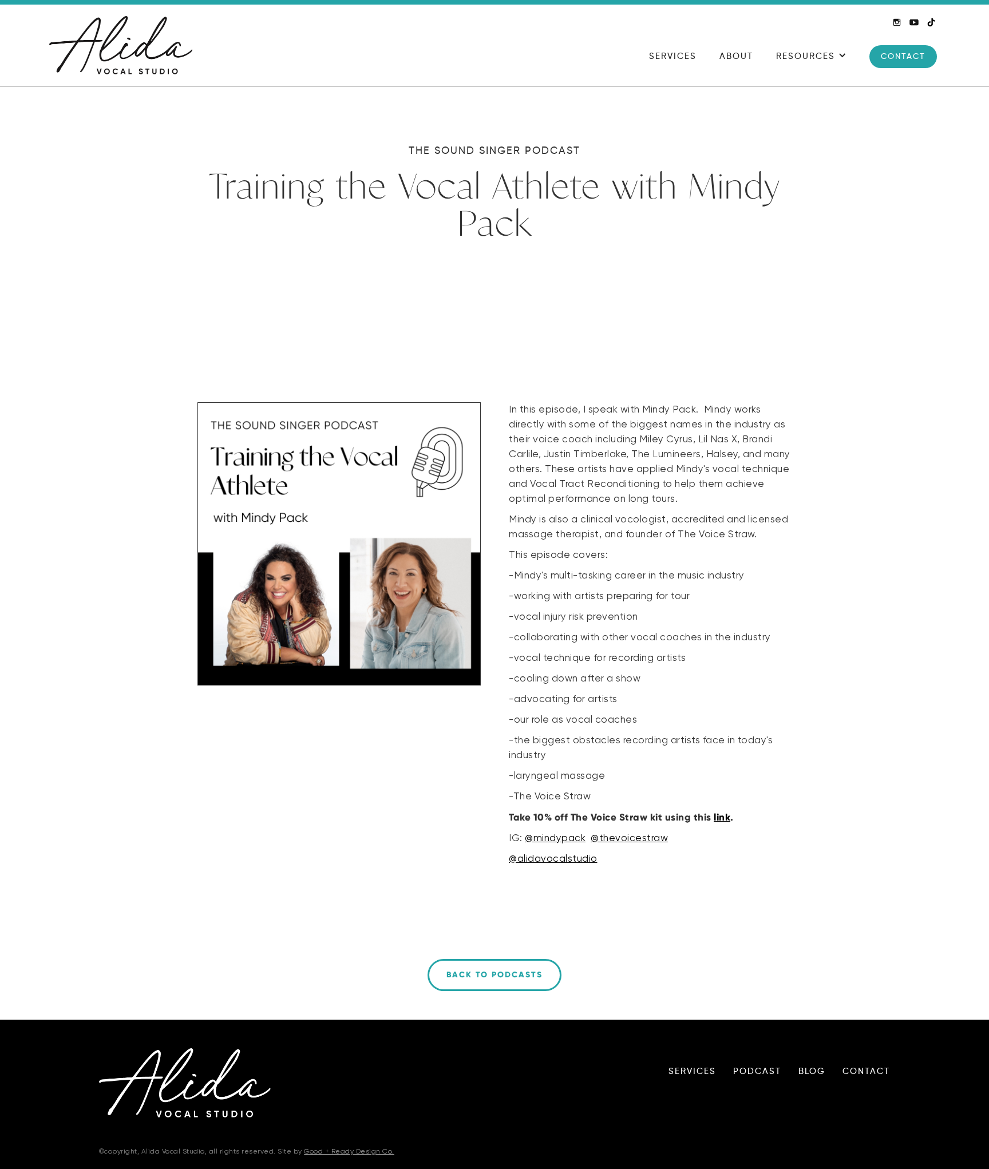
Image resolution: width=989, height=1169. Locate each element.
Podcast (757, 1071)
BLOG (811, 1071)
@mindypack (555, 838)
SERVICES (673, 56)
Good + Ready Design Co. (349, 1151)
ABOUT (736, 56)
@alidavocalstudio (553, 859)
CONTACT (903, 57)
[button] (811, 62)
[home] (120, 45)
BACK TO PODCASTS (494, 975)
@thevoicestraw (629, 838)
